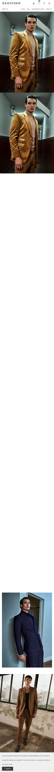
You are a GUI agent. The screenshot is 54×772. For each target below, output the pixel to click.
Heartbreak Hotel (38, 9)
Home (23, 9)
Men (28, 9)
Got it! (8, 769)
